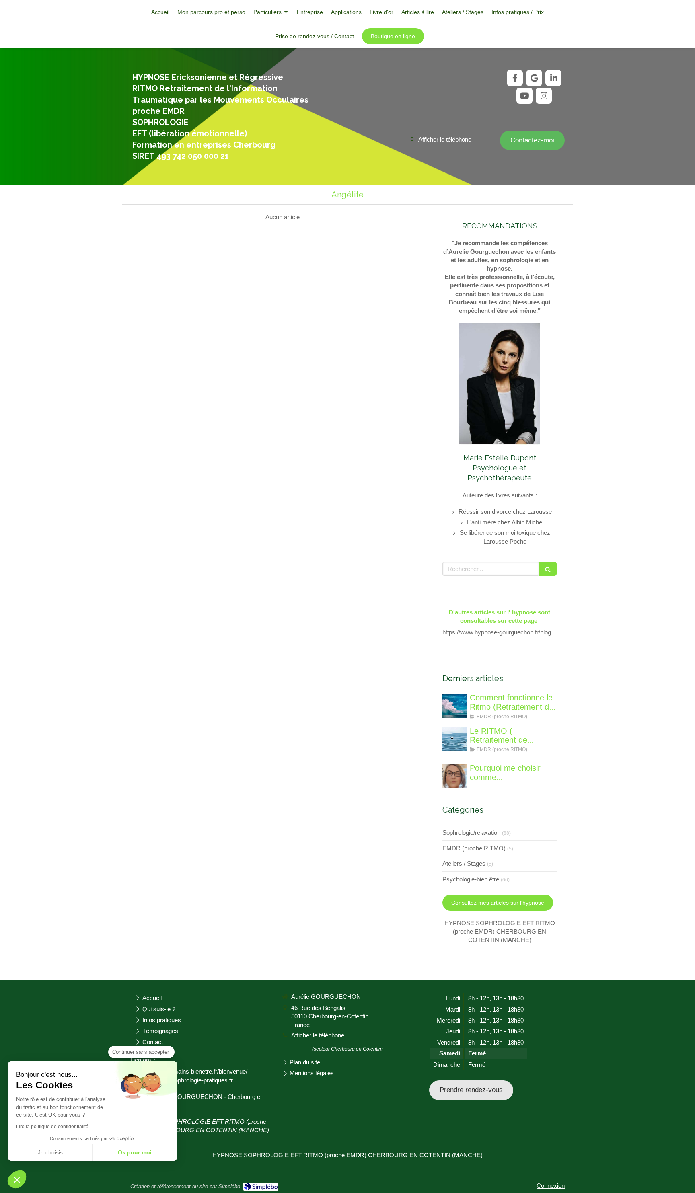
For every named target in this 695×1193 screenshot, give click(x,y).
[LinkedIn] (553, 78)
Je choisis (50, 1152)
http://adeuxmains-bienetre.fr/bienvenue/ (194, 1071)
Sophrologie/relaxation (471, 832)
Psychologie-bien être (470, 879)
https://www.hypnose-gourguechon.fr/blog (496, 632)
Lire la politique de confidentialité (52, 1126)
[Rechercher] (548, 569)
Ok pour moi (135, 1152)
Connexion (551, 1185)
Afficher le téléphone (444, 139)
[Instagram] (544, 96)
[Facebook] (515, 78)
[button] (17, 1179)
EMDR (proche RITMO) (474, 848)
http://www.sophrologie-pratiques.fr (187, 1080)
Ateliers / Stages (463, 863)
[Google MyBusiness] (534, 78)
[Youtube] (524, 96)
